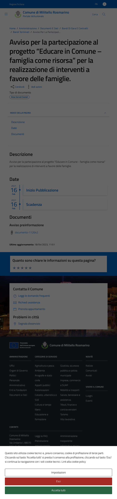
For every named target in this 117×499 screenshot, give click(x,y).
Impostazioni (58, 472)
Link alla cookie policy (74, 462)
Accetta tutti (58, 490)
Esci (58, 481)
